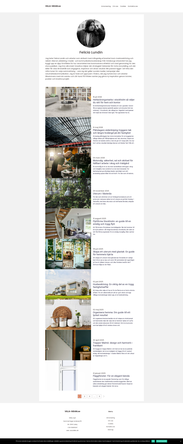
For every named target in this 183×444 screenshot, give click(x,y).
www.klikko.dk (74, 430)
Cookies (123, 6)
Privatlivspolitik (161, 441)
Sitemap (110, 430)
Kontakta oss (133, 6)
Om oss (115, 6)
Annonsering (106, 6)
